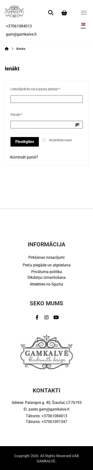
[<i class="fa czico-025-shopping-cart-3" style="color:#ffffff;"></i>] (64, 12)
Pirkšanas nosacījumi (46, 257)
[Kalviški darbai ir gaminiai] (14, 11)
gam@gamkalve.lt (54, 409)
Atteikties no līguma (46, 284)
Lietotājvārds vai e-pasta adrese (35, 89)
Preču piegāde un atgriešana (47, 265)
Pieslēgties (24, 141)
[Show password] (77, 124)
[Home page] (7, 49)
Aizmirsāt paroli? (24, 157)
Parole (16, 115)
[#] (37, 317)
